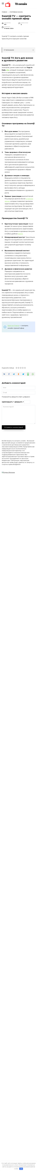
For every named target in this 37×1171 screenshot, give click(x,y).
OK (21, 1168)
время (20, 234)
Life (7, 70)
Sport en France (13, 325)
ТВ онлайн (21, 4)
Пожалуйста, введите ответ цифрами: (16, 397)
